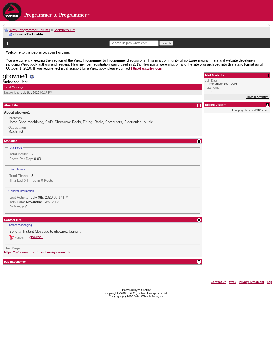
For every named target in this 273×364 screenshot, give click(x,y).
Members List (64, 30)
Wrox (232, 282)
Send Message (14, 87)
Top (269, 282)
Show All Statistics (257, 97)
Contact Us (218, 282)
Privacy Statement (251, 282)
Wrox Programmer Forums (29, 30)
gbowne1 (36, 237)
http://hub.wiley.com (146, 68)
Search (166, 43)
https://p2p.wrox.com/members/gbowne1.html (39, 252)
